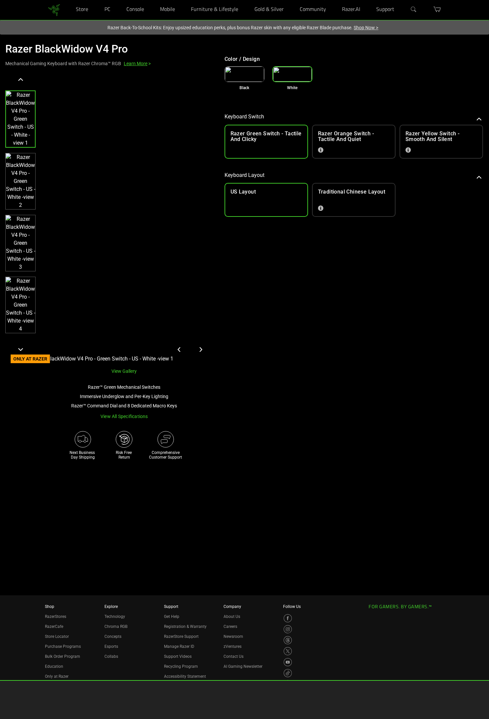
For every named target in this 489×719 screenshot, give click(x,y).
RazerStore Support (181, 636)
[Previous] (20, 79)
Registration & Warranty (185, 626)
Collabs (111, 656)
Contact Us (234, 656)
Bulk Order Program (62, 656)
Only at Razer (57, 676)
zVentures (233, 646)
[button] (20, 119)
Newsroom (233, 636)
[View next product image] (201, 350)
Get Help (171, 616)
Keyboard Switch (244, 116)
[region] (109, 218)
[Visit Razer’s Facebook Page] (287, 618)
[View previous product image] (179, 350)
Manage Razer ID (179, 646)
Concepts (112, 636)
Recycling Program (181, 666)
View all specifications (124, 416)
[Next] (20, 349)
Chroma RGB (115, 626)
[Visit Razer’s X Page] (287, 651)
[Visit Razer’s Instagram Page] (287, 629)
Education (54, 666)
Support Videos (178, 656)
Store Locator (57, 636)
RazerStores (55, 616)
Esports (111, 646)
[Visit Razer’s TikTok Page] (287, 673)
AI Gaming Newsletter (243, 666)
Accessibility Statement (185, 676)
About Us (232, 616)
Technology (114, 616)
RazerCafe (54, 626)
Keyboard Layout (244, 175)
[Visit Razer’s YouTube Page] (287, 662)
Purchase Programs (63, 646)
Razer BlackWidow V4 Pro (66, 49)
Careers (230, 626)
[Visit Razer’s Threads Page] (287, 640)
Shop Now (366, 27)
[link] (54, 9)
